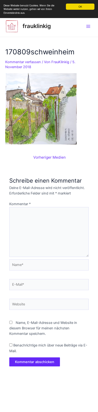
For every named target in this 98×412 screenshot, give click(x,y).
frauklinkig (37, 26)
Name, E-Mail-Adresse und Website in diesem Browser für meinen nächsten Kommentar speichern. (43, 328)
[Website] (49, 305)
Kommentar (20, 204)
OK (80, 6)
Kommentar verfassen (23, 62)
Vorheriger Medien (49, 157)
